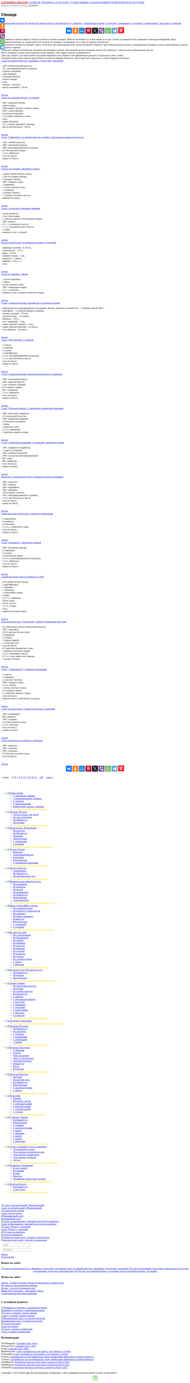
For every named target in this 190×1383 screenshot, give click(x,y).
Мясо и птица (30, 905)
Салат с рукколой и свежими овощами (20, 208)
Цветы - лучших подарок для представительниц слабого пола (32, 1283)
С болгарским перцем (93, 23)
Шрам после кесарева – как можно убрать (22, 1291)
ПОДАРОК (138, 2)
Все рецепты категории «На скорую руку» (34, 980)
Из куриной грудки (23, 908)
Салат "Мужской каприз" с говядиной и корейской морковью (32, 408)
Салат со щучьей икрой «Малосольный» (21, 1208)
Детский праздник (22, 1061)
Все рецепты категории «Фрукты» (30, 1192)
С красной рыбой (22, 1106)
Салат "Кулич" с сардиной (14, 1229)
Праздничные (20, 838)
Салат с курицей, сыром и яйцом (18, 1315)
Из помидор (19, 954)
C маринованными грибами (27, 798)
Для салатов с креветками (26, 1154)
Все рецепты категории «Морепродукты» (34, 903)
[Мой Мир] (82, 31)
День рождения (21, 1055)
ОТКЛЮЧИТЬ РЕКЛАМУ (14, 2)
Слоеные (23, 1117)
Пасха (16, 1066)
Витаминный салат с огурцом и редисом (21, 1321)
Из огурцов (19, 951)
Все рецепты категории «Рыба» (29, 1114)
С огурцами (136, 23)
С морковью (123, 23)
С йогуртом (19, 1189)
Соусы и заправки (37, 1146)
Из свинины (19, 913)
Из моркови (19, 948)
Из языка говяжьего (23, 916)
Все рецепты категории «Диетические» (33, 846)
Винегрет (18, 852)
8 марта (17, 1053)
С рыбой (17, 1042)
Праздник (24, 1047)
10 (32, 777)
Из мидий (18, 889)
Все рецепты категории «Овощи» (30, 1018)
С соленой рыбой (22, 1109)
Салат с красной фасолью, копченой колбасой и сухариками (31, 374)
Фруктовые (19, 822)
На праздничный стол (24, 876)
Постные (23, 1026)
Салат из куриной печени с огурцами (20, 97)
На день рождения (22, 817)
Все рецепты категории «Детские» (30, 825)
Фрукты (22, 1184)
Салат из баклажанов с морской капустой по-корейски (28, 1224)
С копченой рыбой (22, 1104)
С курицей (18, 844)
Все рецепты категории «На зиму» (30, 967)
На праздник (19, 1031)
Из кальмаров (20, 884)
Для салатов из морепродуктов (28, 1152)
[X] (95, 31)
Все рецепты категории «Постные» (31, 1045)
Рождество (18, 1069)
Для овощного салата (24, 1149)
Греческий (18, 857)
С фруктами (19, 1141)
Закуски (22, 868)
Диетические (30, 828)
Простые (23, 1074)
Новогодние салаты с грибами (28, 806)
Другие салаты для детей (25, 814)
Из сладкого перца (22, 959)
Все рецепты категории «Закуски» (30, 879)
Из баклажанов (20, 937)
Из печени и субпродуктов (26, 911)
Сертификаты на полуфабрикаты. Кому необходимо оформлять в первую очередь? (52, 1356)
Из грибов (18, 940)
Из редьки (30, 23)
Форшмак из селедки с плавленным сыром (23, 1310)
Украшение (27, 1165)
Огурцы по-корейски (12, 1234)
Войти (4, 1254)
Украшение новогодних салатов (29, 1179)
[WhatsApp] (108, 31)
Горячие (17, 1098)
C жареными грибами (24, 796)
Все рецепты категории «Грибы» (29, 809)
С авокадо (76, 23)
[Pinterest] (88, 31)
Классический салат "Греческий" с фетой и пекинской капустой (33, 621)
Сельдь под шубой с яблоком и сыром (20, 169)
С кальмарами (20, 1037)
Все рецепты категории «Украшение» (32, 1181)
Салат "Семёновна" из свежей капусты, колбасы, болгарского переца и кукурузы (42, 137)
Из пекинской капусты (12, 23)
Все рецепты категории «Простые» (31, 1093)
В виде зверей (20, 1168)
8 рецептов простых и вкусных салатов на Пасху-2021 (42, 1362)
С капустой (110, 23)
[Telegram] (115, 31)
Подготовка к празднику (19, 1021)
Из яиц (16, 1173)
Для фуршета (19, 871)
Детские (22, 812)
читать (4, 95)
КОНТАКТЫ (125, 2)
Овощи (21, 983)
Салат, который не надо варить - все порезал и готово (43, 1351)
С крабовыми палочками (25, 862)
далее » (49, 777)
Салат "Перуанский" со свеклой (17, 340)
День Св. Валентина (23, 1058)
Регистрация (7, 1257)
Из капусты (19, 830)
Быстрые (17, 1077)
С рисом (17, 962)
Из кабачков (19, 943)
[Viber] (101, 31)
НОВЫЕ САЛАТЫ (89, 2)
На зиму (22, 932)
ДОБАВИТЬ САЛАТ (51, 2)
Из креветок (19, 887)
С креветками (20, 841)
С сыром (17, 1138)
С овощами (18, 1133)
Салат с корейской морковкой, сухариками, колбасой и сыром (32, 442)
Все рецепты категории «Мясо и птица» (33, 929)
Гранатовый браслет (23, 854)
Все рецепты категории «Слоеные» (31, 1144)
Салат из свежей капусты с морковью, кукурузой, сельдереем (32, 61)
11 (35, 777)
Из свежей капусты (45, 23)
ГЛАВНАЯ (34, 2)
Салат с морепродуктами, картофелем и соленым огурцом (30, 303)
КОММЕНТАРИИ (108, 2)
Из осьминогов (20, 892)
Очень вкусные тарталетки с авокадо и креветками (27, 513)
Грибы (19, 793)
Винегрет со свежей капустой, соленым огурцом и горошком (32, 477)
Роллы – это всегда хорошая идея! (18, 1288)
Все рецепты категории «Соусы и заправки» (35, 1162)
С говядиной (19, 924)
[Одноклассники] (75, 31)
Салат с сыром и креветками (15, 1331)
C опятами (18, 801)
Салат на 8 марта (9, 1326)
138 (41, 777)
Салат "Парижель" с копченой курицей (21, 542)
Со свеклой (175, 23)
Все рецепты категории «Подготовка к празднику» (39, 1023)
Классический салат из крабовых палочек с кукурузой (28, 242)
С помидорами (149, 23)
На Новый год (63, 23)
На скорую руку (34, 970)
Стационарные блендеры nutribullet (19, 1293)
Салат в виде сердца (11, 1213)
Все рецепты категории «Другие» (30, 865)
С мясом (17, 1090)
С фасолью (163, 23)
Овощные (18, 836)
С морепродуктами (22, 1087)
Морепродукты (33, 881)
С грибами (18, 1034)
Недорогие (18, 975)
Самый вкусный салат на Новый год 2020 (22, 577)
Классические (20, 860)
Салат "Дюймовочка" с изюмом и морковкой (24, 669)
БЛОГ (66, 2)
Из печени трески (22, 1101)
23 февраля (18, 1050)
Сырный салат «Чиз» (27, 1343)
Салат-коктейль (21, 900)
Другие (21, 849)
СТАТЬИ (74, 2)
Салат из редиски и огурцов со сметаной (22, 740)
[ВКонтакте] (69, 31)
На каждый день (21, 1079)
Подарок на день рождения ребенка (19, 1285)
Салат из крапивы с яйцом (14, 274)
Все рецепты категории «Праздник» (31, 1071)
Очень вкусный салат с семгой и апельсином (24, 1240)
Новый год (18, 919)
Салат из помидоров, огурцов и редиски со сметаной (28, 709)
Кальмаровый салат (11, 1218)
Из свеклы (18, 956)
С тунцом (18, 1112)
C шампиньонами (22, 804)
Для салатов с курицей (24, 1157)
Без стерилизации (22, 935)
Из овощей (18, 1170)
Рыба (17, 1095)
